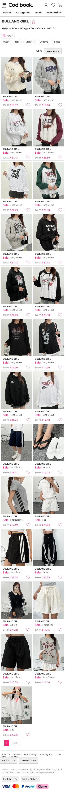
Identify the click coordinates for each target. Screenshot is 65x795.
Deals (38, 12)
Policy (33, 754)
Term (25, 754)
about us (6, 754)
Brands (6, 12)
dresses (30, 41)
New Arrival (54, 12)
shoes (57, 41)
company (14, 756)
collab (58, 754)
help (4, 756)
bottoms (44, 41)
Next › (14, 742)
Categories (23, 12)
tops (17, 41)
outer (6, 41)
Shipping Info (46, 754)
